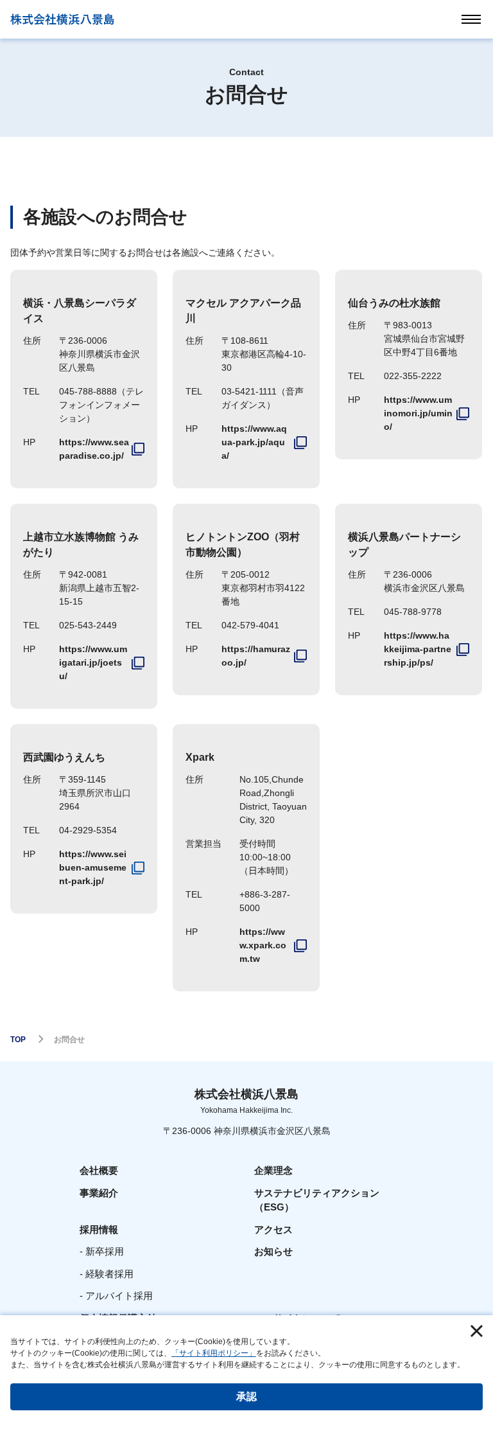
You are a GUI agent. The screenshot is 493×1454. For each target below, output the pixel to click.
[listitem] (101, 449)
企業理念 (273, 1170)
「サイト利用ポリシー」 (213, 1353)
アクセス (273, 1229)
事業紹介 (99, 1192)
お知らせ (273, 1251)
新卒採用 (104, 1251)
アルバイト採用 (119, 1295)
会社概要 (99, 1170)
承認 (246, 1396)
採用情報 (99, 1229)
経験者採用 (109, 1273)
